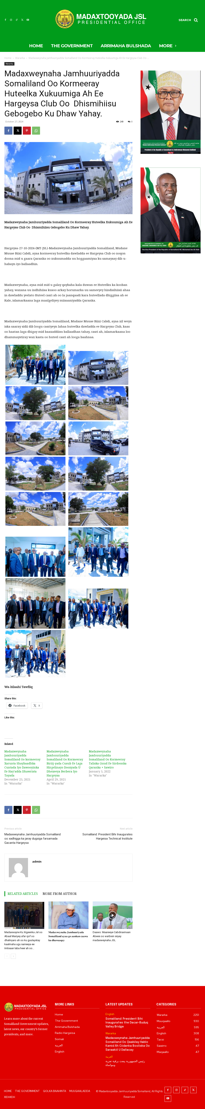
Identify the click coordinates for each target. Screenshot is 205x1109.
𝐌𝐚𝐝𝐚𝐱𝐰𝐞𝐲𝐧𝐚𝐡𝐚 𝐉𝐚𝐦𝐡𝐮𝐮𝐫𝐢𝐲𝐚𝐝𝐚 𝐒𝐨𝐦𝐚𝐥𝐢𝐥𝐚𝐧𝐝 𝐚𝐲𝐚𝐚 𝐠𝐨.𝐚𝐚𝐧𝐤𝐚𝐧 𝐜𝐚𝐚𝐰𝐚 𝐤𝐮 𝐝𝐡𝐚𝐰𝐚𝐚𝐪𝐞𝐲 (68, 936)
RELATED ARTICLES (23, 893)
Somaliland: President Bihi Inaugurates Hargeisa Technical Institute (107, 836)
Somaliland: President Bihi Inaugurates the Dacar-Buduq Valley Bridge (127, 1022)
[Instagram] (11, 20)
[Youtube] (28, 20)
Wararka (20, 58)
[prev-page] (6, 956)
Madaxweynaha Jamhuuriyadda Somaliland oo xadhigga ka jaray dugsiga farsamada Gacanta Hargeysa (32, 839)
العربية (109, 1056)
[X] (22, 20)
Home (7, 58)
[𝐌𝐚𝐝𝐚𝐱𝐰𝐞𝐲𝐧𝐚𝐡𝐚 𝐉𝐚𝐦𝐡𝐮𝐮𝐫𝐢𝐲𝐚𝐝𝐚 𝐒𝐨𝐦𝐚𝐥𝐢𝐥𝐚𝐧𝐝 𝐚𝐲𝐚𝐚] (68, 915)
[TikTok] (16, 20)
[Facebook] (5, 20)
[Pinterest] (27, 131)
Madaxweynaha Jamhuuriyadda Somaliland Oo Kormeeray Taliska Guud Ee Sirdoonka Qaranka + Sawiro (108, 759)
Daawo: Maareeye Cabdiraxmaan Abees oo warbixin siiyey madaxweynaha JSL (112, 936)
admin (36, 861)
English (110, 1014)
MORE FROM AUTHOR (59, 893)
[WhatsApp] (36, 131)
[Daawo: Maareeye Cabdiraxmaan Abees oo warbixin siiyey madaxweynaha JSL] (113, 915)
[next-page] (13, 956)
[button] (190, 20)
